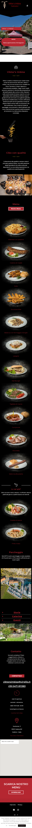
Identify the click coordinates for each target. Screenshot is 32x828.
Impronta (13, 804)
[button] (27, 5)
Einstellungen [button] (12, 825)
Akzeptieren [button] (22, 825)
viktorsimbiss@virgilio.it (17, 681)
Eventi (17, 620)
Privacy (20, 804)
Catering (17, 616)
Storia (17, 612)
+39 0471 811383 (17, 686)
